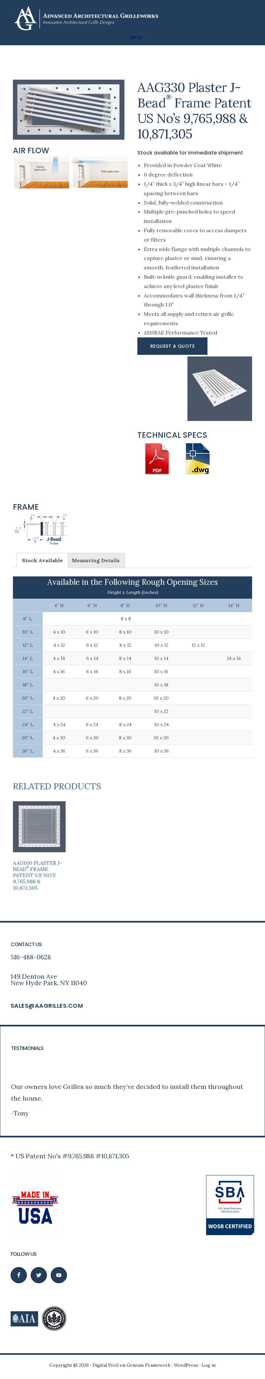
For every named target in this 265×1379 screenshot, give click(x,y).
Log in (209, 1365)
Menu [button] (136, 37)
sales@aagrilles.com (47, 1006)
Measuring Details (96, 560)
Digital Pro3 (105, 1365)
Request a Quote (172, 346)
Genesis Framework (148, 1365)
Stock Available (42, 560)
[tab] (42, 560)
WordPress (186, 1365)
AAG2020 (85, 18)
